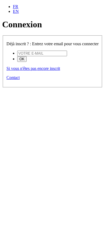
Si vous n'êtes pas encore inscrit (33, 68)
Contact (13, 77)
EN (16, 11)
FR (15, 6)
